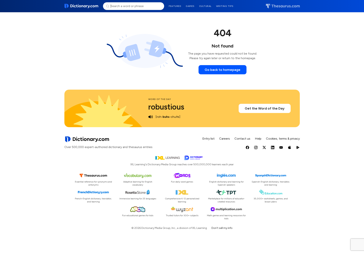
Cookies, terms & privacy (283, 138)
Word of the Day (159, 99)
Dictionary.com (81, 6)
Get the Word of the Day (265, 108)
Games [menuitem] (190, 6)
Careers (224, 138)
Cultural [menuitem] (205, 6)
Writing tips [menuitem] (224, 6)
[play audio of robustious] (150, 117)
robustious (166, 106)
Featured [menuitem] (175, 6)
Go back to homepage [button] (222, 70)
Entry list (208, 138)
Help (258, 138)
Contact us (242, 138)
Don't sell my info (222, 228)
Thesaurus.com (283, 6)
